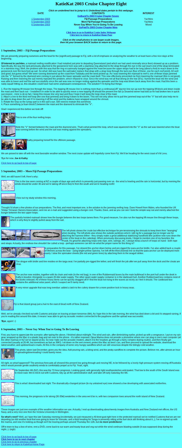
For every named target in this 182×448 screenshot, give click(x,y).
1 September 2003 (40, 19)
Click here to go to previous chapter (19, 442)
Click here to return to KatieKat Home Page (23, 444)
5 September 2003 (40, 22)
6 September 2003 (40, 24)
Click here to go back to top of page (19, 163)
